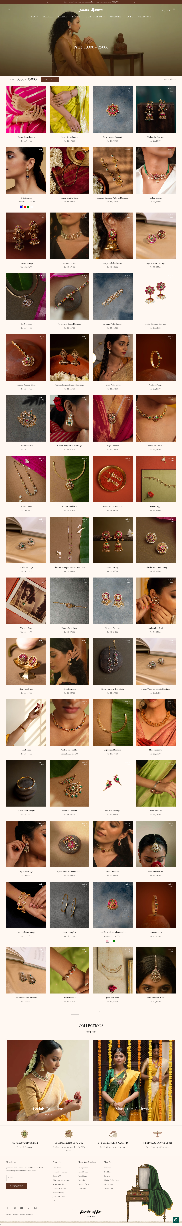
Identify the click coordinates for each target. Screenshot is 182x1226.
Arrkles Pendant (26, 446)
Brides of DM (83, 1184)
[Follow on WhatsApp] (35, 1208)
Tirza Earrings (69, 689)
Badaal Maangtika (155, 872)
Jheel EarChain (112, 998)
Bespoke (81, 1180)
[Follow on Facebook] (7, 1208)
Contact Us (57, 1176)
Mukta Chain (26, 507)
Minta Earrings (112, 872)
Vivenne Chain (26, 628)
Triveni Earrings (113, 568)
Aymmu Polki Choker (112, 324)
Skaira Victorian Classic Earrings (155, 689)
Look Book (83, 1189)
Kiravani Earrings (112, 628)
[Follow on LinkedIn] (28, 1208)
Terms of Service (59, 1189)
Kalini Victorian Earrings (26, 998)
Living (130, 17)
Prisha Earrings (26, 568)
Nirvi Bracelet (156, 811)
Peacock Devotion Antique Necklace (112, 198)
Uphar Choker (155, 198)
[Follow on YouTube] (21, 1208)
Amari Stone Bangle (69, 137)
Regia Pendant (112, 446)
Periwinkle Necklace (155, 446)
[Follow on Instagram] (14, 1208)
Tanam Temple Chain (69, 198)
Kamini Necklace (69, 507)
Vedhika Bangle (155, 385)
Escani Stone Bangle (26, 137)
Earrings (62, 17)
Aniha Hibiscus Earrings (155, 324)
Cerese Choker (69, 263)
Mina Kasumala (155, 750)
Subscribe (16, 1186)
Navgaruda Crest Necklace (69, 324)
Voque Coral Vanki (69, 628)
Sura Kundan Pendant (112, 137)
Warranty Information (61, 1180)
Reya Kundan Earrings (155, 263)
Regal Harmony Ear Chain (112, 689)
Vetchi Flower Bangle (26, 932)
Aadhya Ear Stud (155, 628)
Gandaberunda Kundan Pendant (112, 932)
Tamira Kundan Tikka (26, 385)
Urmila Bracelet (69, 998)
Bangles (76, 17)
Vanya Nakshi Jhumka (112, 263)
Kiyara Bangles (69, 932)
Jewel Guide (83, 1172)
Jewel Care (82, 1176)
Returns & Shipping (60, 1184)
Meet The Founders (60, 1172)
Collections (144, 17)
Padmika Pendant (69, 811)
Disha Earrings (26, 263)
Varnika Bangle (155, 932)
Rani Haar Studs (26, 689)
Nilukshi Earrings (112, 811)
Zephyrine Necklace (112, 750)
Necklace (48, 17)
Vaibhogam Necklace (69, 750)
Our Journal (83, 1168)
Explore (48, 1115)
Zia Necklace (26, 324)
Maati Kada (26, 750)
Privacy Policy (58, 1193)
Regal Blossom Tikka (156, 998)
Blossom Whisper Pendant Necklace (69, 568)
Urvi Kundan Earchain (112, 507)
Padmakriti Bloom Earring (155, 568)
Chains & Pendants (95, 17)
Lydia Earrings (26, 872)
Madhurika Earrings (155, 137)
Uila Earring (26, 198)
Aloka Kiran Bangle (26, 811)
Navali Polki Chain (112, 385)
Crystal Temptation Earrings (69, 446)
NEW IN (34, 17)
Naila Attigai (155, 507)
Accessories (115, 17)
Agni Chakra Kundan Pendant (69, 872)
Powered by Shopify (27, 1214)
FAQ (54, 1201)
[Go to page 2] (107, 1012)
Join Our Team (59, 1197)
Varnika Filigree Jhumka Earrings (69, 385)
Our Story (57, 1168)
